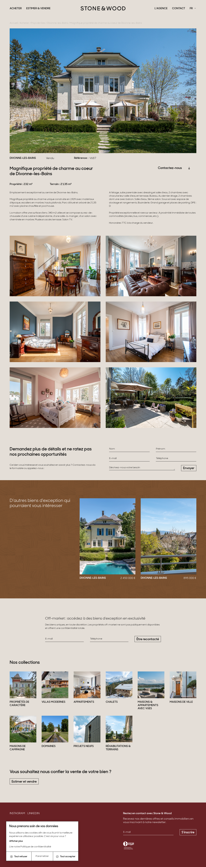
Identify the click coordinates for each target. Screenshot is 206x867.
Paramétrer (42, 856)
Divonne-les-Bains (57, 23)
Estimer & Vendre (38, 8)
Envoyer (188, 468)
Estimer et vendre (24, 781)
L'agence (161, 8)
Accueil (14, 23)
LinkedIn (33, 813)
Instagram (17, 813)
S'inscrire (188, 832)
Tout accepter (67, 856)
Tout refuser (20, 856)
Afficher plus (16, 841)
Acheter (16, 8)
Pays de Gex (38, 23)
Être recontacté (147, 639)
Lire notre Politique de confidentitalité (30, 847)
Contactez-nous (170, 168)
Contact (178, 8)
